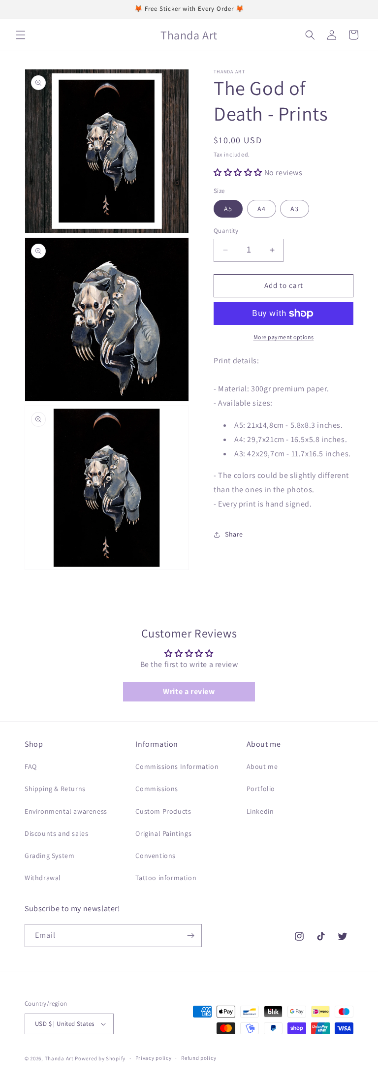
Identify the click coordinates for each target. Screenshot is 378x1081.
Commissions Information (177, 766)
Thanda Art (59, 1058)
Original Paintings (163, 833)
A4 (261, 208)
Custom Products (163, 811)
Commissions (156, 788)
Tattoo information (165, 877)
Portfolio (261, 788)
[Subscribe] (190, 935)
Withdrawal (43, 877)
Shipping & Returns (55, 788)
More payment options (283, 337)
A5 (228, 208)
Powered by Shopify (100, 1058)
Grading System (49, 855)
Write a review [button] (189, 691)
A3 (294, 208)
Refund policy (198, 1057)
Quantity (226, 230)
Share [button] (234, 534)
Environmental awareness (66, 811)
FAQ (31, 766)
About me (262, 766)
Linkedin (260, 811)
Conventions (155, 855)
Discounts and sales (56, 833)
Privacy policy (153, 1057)
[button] (21, 35)
